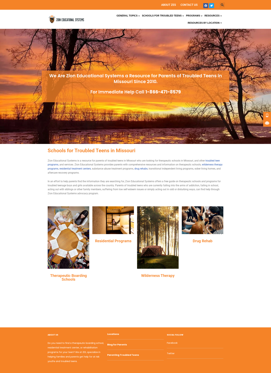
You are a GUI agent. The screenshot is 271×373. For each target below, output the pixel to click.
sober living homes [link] (204, 168)
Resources (212, 15)
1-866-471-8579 (163, 92)
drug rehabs (141, 168)
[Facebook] (205, 5)
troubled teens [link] (115, 160)
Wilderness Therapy (158, 275)
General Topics (127, 15)
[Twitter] (211, 5)
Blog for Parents (117, 344)
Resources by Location (204, 22)
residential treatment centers (75, 168)
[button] (222, 5)
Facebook (172, 342)
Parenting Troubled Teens (123, 355)
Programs (193, 15)
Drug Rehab (203, 241)
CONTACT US (189, 4)
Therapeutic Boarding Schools (68, 277)
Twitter (171, 353)
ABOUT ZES (168, 4)
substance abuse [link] (101, 168)
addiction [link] (194, 185)
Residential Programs (113, 241)
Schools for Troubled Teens (162, 15)
